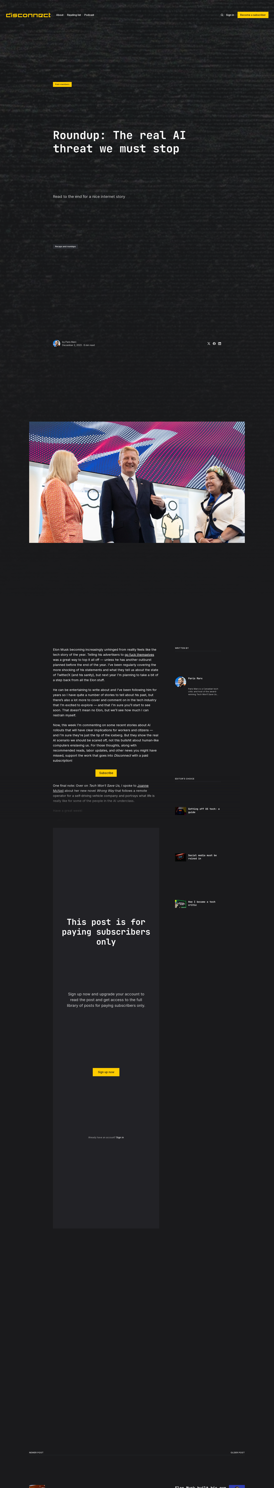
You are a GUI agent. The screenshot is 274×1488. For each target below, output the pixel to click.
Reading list (74, 14)
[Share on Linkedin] (218, 343)
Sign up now (106, 1072)
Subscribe (106, 773)
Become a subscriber (253, 14)
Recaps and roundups (65, 246)
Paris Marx (70, 342)
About (59, 14)
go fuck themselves (139, 655)
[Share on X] (207, 343)
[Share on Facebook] (213, 343)
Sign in (230, 14)
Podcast (89, 14)
